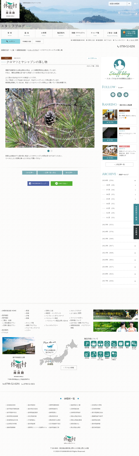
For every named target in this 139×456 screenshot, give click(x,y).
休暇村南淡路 (21, 50)
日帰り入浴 (91, 40)
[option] (49, 118)
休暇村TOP (5, 50)
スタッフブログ (33, 50)
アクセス (108, 40)
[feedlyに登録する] (125, 94)
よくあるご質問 (133, 40)
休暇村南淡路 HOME (79, 40)
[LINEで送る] (112, 94)
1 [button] (48, 151)
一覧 (12, 50)
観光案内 (100, 40)
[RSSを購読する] (119, 94)
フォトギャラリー (120, 40)
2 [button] (51, 151)
